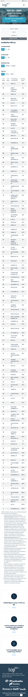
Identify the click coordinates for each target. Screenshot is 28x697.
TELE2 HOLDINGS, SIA (14, 493)
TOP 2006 (3, 79)
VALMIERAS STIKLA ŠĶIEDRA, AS (15, 415)
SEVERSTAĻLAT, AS (15, 277)
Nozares (14, 35)
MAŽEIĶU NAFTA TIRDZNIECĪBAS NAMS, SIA (14, 196)
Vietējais (7, 66)
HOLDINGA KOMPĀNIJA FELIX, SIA (15, 361)
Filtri (13, 32)
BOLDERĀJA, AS (14, 167)
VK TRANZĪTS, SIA (14, 292)
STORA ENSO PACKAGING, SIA (14, 132)
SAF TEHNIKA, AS (14, 333)
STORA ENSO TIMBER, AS (14, 433)
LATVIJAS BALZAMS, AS (14, 248)
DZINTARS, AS (14, 229)
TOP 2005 (7, 79)
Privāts (7, 74)
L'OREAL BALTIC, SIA (14, 176)
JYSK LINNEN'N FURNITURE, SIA (14, 111)
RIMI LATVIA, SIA (14, 467)
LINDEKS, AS (13, 225)
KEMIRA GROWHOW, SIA (14, 158)
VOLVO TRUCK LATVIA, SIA (14, 336)
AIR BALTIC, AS (14, 444)
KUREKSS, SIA (14, 171)
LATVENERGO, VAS (15, 509)
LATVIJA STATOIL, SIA (14, 424)
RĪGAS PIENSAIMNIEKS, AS (15, 281)
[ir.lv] (22, 689)
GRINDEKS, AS (14, 456)
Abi (3, 49)
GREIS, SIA (13, 84)
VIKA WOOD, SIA (14, 428)
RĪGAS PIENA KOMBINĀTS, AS (14, 407)
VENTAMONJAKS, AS (15, 236)
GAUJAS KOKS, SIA (15, 309)
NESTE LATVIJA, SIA (15, 328)
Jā (5, 49)
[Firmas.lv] (7, 689)
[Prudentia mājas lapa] (14, 680)
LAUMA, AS (13, 375)
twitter (25, 1)
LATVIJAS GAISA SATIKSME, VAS (14, 273)
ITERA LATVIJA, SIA (15, 314)
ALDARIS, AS (13, 389)
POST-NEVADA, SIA (15, 206)
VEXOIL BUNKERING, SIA (14, 115)
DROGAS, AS (13, 411)
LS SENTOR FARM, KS (15, 394)
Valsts (12, 74)
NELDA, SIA (13, 136)
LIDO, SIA (13, 103)
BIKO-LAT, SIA (14, 106)
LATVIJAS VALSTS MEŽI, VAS (14, 500)
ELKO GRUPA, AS (14, 453)
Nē (8, 49)
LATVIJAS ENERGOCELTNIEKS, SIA (15, 355)
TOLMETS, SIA (14, 265)
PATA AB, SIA (14, 261)
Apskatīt (14, 608)
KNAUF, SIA (13, 460)
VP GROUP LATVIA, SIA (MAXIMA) (15, 449)
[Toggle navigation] (24, 5)
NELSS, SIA (13, 366)
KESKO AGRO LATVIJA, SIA (14, 120)
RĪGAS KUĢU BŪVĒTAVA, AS (14, 99)
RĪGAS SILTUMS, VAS (14, 269)
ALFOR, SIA (13, 441)
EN (3, 1)
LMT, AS (12, 504)
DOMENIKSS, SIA (14, 321)
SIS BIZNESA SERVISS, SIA (13, 306)
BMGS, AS (13, 340)
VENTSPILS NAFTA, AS (15, 484)
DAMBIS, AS (13, 232)
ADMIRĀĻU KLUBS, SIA (15, 187)
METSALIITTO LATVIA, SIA (14, 297)
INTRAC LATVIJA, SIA (14, 163)
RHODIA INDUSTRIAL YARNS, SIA (13, 210)
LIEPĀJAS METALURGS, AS (14, 437)
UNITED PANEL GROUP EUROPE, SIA (14, 181)
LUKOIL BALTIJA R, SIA (15, 301)
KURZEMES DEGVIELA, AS (14, 124)
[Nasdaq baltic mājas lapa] (14, 683)
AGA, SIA (13, 128)
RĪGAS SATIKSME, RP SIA (14, 378)
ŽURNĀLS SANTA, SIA (14, 154)
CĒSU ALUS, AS (14, 287)
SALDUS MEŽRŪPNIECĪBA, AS (14, 148)
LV (1, 1)
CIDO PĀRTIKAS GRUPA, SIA (14, 216)
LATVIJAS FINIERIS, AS (15, 464)
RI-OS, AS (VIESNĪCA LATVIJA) (15, 419)
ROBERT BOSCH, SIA (14, 202)
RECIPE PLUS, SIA (14, 256)
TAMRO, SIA (13, 349)
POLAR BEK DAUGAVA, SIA (14, 371)
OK (21, 695)
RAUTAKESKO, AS (15, 284)
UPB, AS (12, 402)
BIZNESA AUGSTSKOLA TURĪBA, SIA (14, 89)
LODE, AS (13, 219)
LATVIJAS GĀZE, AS (15, 497)
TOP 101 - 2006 (14, 29)
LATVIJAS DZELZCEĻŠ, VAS (14, 471)
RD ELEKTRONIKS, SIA (14, 253)
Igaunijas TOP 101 (13, 39)
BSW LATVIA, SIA (14, 138)
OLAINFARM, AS (14, 143)
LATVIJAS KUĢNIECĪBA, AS (14, 480)
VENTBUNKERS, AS (15, 475)
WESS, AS (13, 382)
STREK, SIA (13, 324)
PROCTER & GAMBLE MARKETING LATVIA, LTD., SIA (14, 242)
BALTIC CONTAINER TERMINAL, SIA (15, 317)
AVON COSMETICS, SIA (15, 191)
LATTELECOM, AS (14, 488)
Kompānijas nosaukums (14, 79)
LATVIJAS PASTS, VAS (14, 385)
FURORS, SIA (13, 222)
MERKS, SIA (13, 94)
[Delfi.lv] (16, 689)
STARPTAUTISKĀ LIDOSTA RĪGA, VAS (15, 345)
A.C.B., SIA (13, 398)
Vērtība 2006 (23, 79)
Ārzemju (13, 66)
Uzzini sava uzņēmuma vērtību (15, 20)
